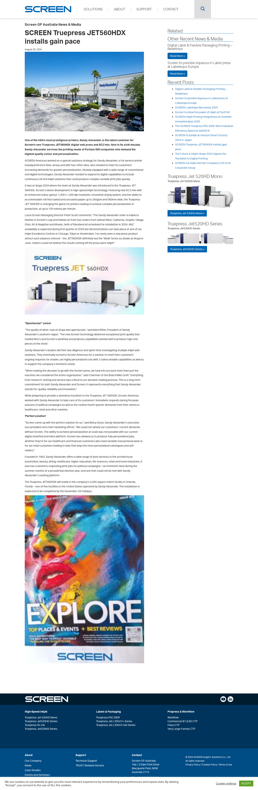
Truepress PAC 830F (108, 717)
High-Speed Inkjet (36, 711)
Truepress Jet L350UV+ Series (114, 721)
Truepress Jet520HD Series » (187, 249)
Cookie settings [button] (226, 783)
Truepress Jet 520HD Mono (195, 176)
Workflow (173, 717)
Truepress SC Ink (35, 725)
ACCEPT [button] (246, 783)
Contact (170, 9)
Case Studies (33, 770)
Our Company (33, 760)
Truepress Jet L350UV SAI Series (115, 725)
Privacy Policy (192, 764)
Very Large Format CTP (181, 728)
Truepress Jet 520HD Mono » (187, 213)
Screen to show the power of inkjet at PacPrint (202, 112)
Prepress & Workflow (181, 711)
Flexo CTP (174, 725)
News (28, 765)
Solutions (93, 9)
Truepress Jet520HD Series (195, 223)
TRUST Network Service (90, 765)
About (119, 9)
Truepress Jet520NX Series (41, 728)
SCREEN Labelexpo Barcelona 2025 (196, 107)
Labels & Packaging (108, 711)
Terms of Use (225, 764)
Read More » (177, 55)
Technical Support (86, 760)
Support (144, 9)
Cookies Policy (209, 764)
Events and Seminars (37, 774)
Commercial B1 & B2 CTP (183, 721)
